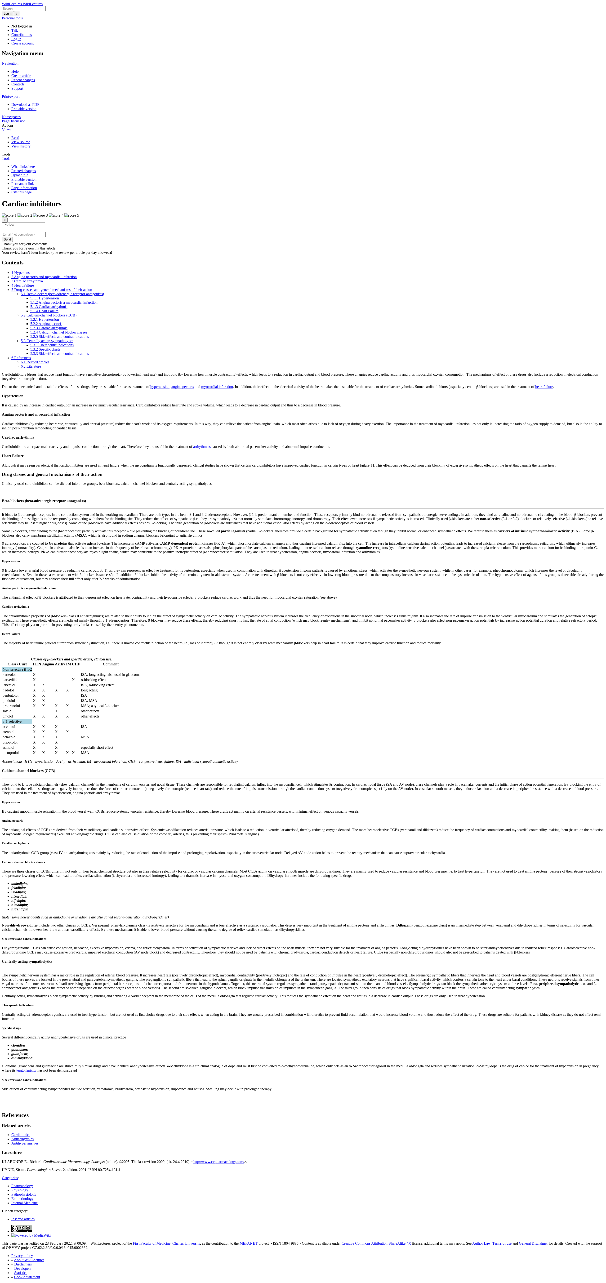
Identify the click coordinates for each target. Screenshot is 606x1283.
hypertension (159, 387)
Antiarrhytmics (22, 1139)
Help (15, 71)
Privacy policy (22, 1256)
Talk (14, 30)
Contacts (17, 84)
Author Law (481, 1243)
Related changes (23, 171)
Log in (8, 13)
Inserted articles (23, 1219)
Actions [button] (7, 125)
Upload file (19, 175)
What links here (23, 167)
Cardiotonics (20, 1135)
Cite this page (21, 192)
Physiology (19, 1190)
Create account (22, 43)
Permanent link (22, 184)
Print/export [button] (10, 96)
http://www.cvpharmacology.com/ (218, 1162)
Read (15, 138)
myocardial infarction (217, 387)
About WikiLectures (29, 1260)
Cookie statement (27, 1277)
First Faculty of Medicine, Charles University (166, 1243)
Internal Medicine (24, 1203)
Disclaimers (23, 1264)
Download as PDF (25, 104)
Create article (21, 76)
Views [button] (6, 130)
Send (7, 239)
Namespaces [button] (11, 117)
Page (5, 121)
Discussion (17, 121)
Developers (22, 1268)
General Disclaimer (533, 1243)
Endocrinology (22, 1199)
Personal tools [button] (12, 18)
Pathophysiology (23, 1194)
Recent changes (23, 80)
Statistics (20, 1273)
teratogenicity (26, 1070)
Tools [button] (6, 154)
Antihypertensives (24, 1143)
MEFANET (249, 1243)
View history (21, 146)
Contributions (21, 35)
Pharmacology (22, 1186)
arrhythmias (202, 447)
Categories (10, 1178)
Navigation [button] (10, 63)
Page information (24, 188)
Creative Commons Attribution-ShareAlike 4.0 (376, 1243)
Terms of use (502, 1243)
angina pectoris (182, 387)
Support (17, 88)
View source (20, 142)
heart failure (544, 387)
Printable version (23, 109)
